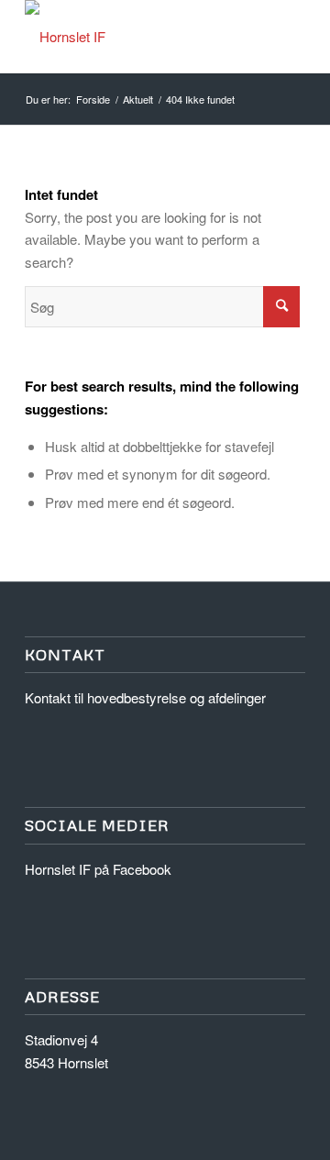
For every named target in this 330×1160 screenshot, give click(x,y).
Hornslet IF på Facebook (98, 868)
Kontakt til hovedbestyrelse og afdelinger (145, 697)
